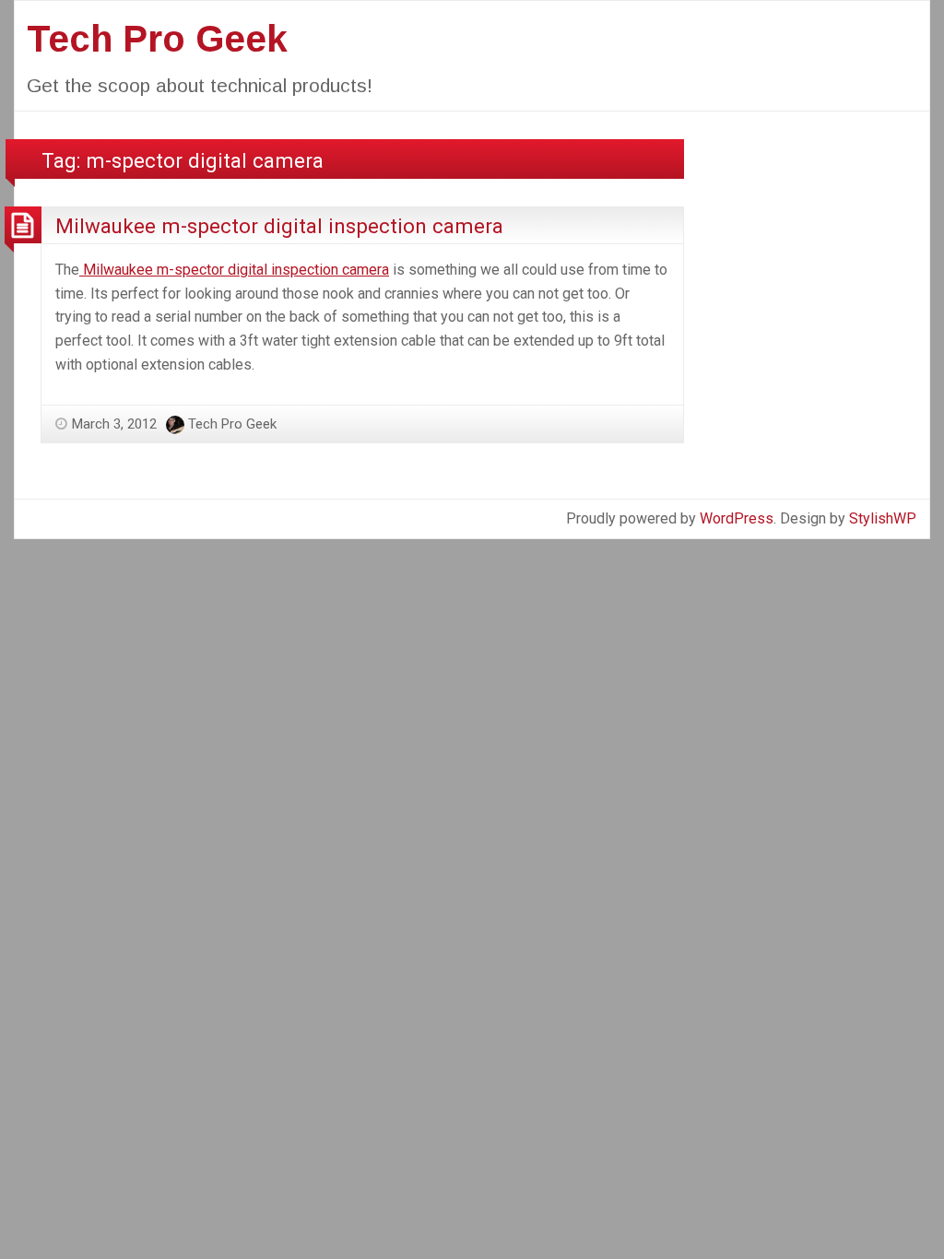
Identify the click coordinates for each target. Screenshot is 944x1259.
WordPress (736, 518)
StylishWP (882, 518)
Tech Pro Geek (157, 38)
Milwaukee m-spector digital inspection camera (279, 226)
